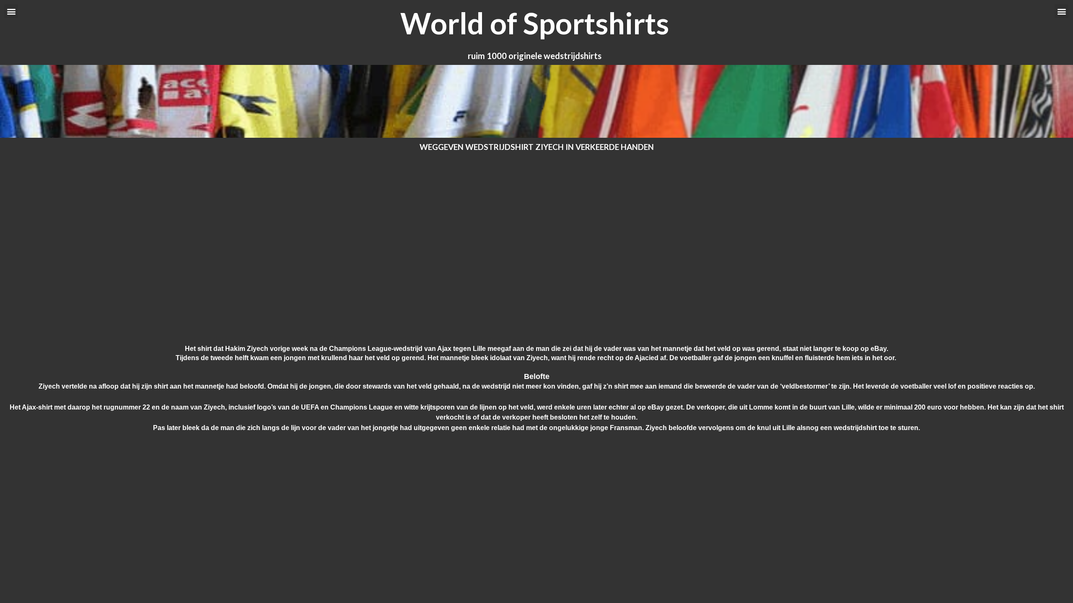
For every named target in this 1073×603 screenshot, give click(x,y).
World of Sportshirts (534, 23)
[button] (11, 11)
